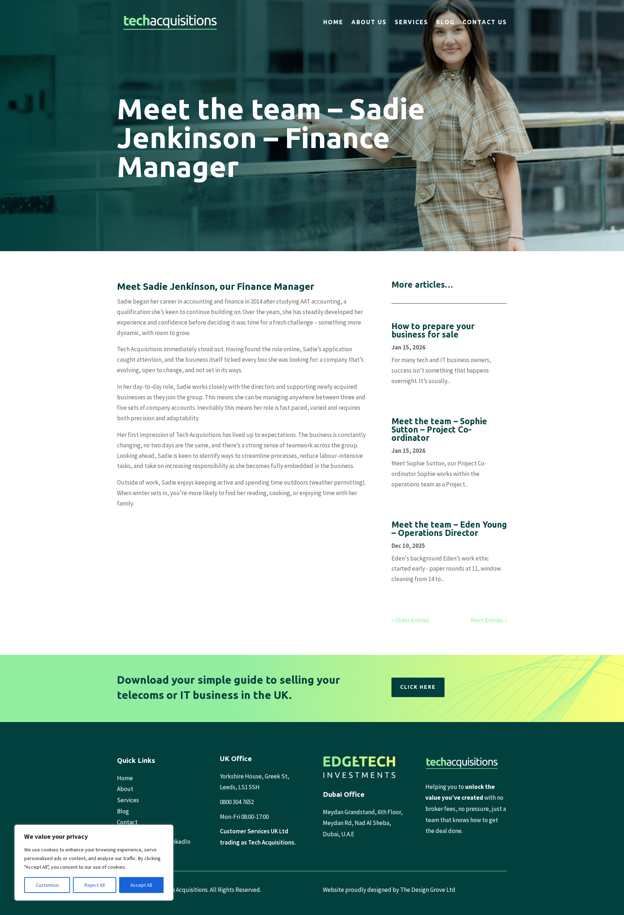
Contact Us (485, 22)
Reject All (94, 885)
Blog (445, 22)
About (125, 789)
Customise (47, 885)
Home (333, 22)
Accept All (141, 885)
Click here (418, 687)
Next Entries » (489, 620)
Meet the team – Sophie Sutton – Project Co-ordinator (439, 429)
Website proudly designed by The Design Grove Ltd (389, 890)
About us (369, 22)
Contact (127, 822)
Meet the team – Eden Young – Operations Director (449, 528)
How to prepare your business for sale (432, 330)
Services (411, 22)
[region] (93, 863)
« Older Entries (410, 620)
